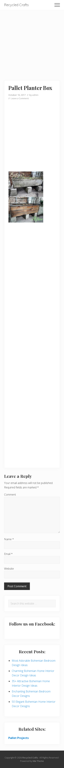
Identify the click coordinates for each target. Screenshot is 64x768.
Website (9, 568)
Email (8, 554)
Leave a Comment (20, 98)
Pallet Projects (18, 738)
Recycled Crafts (16, 5)
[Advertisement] (32, 42)
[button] (57, 5)
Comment (10, 494)
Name (9, 539)
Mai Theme (38, 761)
